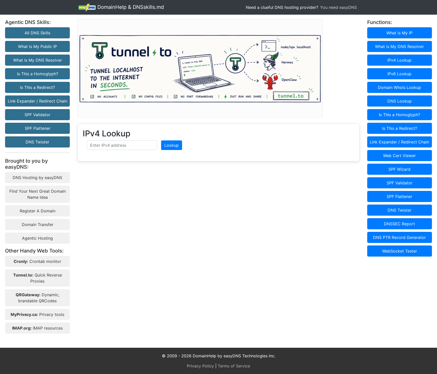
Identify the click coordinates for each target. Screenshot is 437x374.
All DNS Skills (37, 32)
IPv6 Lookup (399, 73)
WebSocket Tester (399, 251)
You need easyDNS (338, 7)
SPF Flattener (37, 128)
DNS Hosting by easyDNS (37, 177)
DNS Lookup (399, 101)
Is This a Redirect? (37, 87)
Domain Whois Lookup (399, 87)
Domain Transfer (37, 224)
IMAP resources (37, 328)
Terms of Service (234, 365)
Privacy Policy (200, 365)
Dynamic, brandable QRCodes (37, 297)
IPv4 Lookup (399, 60)
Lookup (171, 145)
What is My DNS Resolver (399, 46)
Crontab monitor (37, 261)
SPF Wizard (399, 169)
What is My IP (399, 32)
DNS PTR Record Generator (399, 237)
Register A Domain (37, 210)
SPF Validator (37, 114)
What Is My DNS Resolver (37, 60)
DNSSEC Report (399, 223)
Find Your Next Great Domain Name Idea (37, 194)
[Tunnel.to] (218, 68)
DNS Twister (37, 141)
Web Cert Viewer (399, 155)
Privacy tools (37, 314)
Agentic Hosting (37, 238)
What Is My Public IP (37, 46)
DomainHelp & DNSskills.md (130, 7)
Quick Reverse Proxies (37, 278)
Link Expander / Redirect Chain (37, 101)
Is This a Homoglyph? (37, 73)
